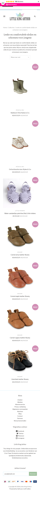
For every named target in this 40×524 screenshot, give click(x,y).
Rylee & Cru (20, 110)
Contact (20, 416)
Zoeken (20, 400)
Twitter (20, 433)
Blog (20, 414)
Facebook (21, 431)
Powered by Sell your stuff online (20, 489)
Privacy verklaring (20, 407)
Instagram (20, 438)
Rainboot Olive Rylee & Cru (20, 113)
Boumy (20, 252)
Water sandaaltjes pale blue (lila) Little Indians (20, 213)
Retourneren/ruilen (20, 421)
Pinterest (21, 436)
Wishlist (20, 402)
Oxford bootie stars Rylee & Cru (20, 169)
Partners (20, 418)
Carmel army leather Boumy (20, 255)
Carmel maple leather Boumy (20, 296)
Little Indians (20, 210)
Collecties (11, 27)
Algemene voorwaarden (20, 409)
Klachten (20, 411)
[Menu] (4, 16)
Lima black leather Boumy (20, 379)
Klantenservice (20, 404)
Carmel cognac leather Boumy (20, 338)
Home (5, 27)
